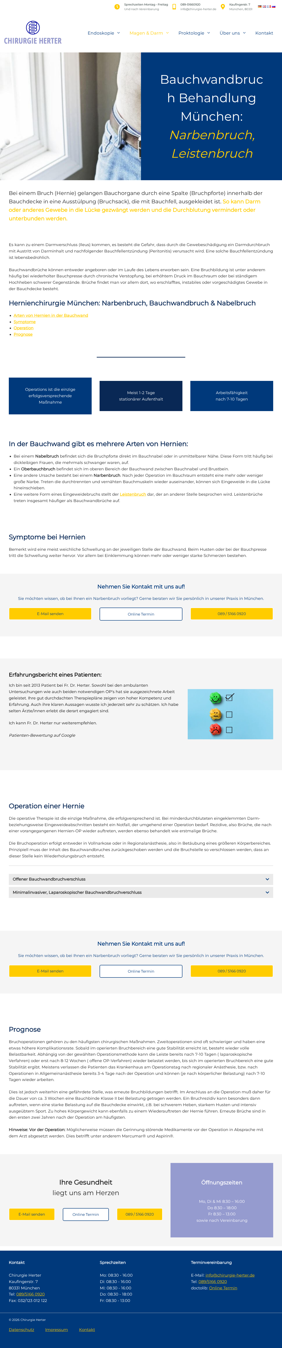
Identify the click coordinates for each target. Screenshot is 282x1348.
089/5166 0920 (30, 1294)
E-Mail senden (50, 614)
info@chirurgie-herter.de (230, 1275)
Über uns (230, 33)
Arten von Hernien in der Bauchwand (51, 315)
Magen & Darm (146, 33)
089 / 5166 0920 (232, 614)
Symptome (25, 321)
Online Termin (141, 614)
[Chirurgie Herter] (32, 32)
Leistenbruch (133, 494)
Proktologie (191, 33)
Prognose (23, 334)
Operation (23, 328)
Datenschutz (21, 1329)
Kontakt (264, 33)
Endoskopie (101, 33)
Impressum (56, 1329)
